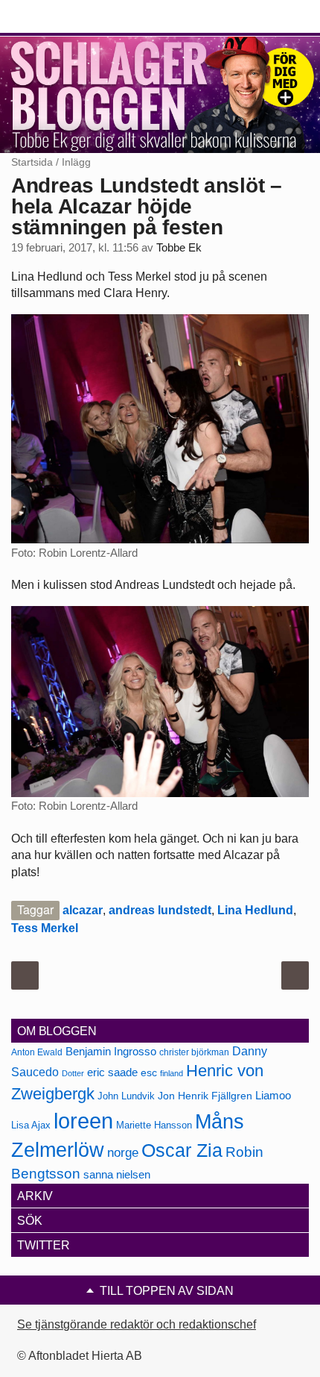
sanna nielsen (116, 1175)
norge (122, 1152)
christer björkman (194, 1052)
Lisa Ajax (31, 1125)
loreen (83, 1120)
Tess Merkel (44, 928)
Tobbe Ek (179, 248)
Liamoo (273, 1096)
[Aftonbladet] (67, 17)
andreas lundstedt (160, 910)
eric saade (112, 1072)
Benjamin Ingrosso (110, 1052)
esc (149, 1072)
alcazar (83, 910)
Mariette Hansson (154, 1125)
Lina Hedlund (255, 910)
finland (171, 1073)
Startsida (32, 162)
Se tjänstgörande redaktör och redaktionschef (136, 1324)
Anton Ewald (37, 1052)
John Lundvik (126, 1096)
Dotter (73, 1073)
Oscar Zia (182, 1150)
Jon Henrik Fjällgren (205, 1096)
